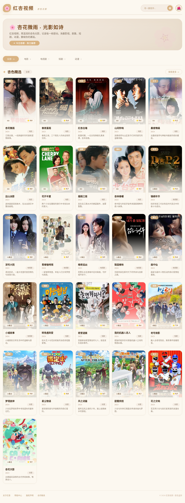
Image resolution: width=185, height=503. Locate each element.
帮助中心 (18, 495)
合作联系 (41, 495)
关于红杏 (6, 495)
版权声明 (30, 495)
